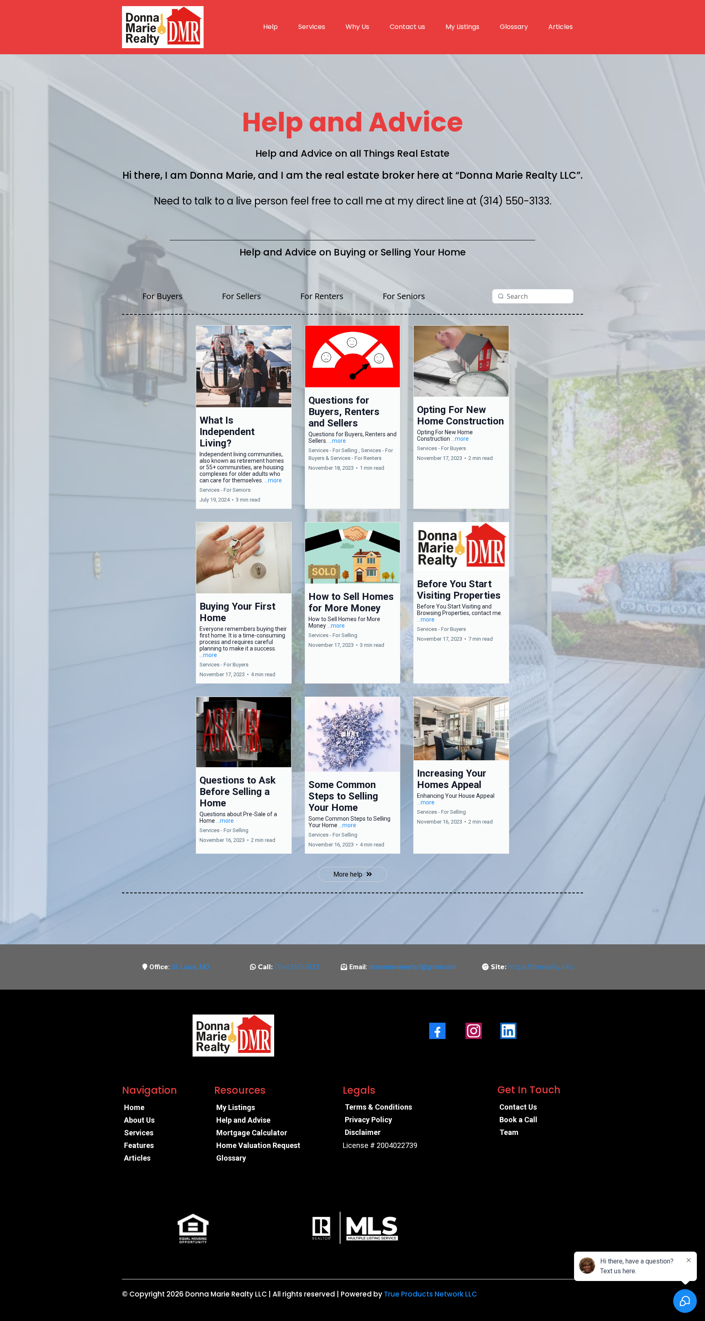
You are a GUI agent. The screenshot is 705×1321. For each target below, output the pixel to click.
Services (311, 26)
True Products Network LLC (430, 1294)
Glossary (514, 26)
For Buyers (162, 296)
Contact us (407, 26)
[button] (243, 417)
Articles (560, 26)
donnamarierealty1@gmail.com (412, 967)
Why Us (357, 26)
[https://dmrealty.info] (163, 27)
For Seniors (404, 296)
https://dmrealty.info (540, 967)
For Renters (322, 296)
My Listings (462, 26)
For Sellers (241, 296)
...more (273, 480)
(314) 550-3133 (297, 967)
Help (270, 26)
